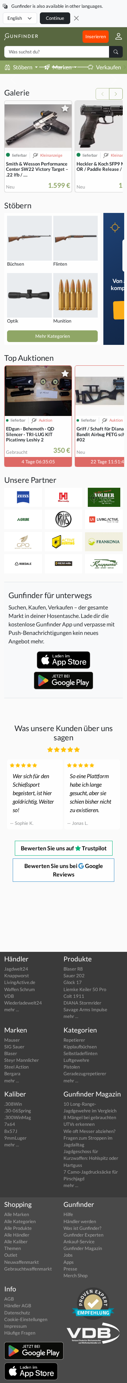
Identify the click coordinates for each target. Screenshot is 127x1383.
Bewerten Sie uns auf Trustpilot (64, 848)
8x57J (10, 1131)
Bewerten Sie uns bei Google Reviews (63, 870)
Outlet (10, 1255)
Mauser (12, 1040)
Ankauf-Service (79, 1241)
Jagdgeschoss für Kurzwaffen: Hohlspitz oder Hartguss (91, 1158)
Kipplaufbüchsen (80, 1046)
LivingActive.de (19, 982)
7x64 (9, 1124)
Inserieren (95, 36)
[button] (116, 36)
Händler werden (80, 1221)
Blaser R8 (73, 969)
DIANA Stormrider (82, 1003)
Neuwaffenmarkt (21, 1262)
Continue (55, 18)
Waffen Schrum (19, 989)
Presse (70, 1269)
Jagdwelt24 (16, 969)
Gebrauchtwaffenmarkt (28, 1269)
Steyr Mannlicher (21, 1060)
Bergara (12, 1073)
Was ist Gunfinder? (82, 1228)
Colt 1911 (74, 996)
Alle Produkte (18, 1228)
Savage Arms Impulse (85, 1009)
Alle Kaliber (16, 1241)
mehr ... (11, 1009)
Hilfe (68, 1214)
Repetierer (74, 1040)
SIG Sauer (14, 1046)
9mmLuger (15, 1138)
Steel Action (16, 1067)
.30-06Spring (17, 1110)
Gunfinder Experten (83, 1235)
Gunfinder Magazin (83, 1248)
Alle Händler (16, 1235)
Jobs (68, 1255)
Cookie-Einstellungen (25, 1319)
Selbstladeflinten (80, 1053)
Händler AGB (17, 1305)
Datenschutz (17, 1312)
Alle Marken (16, 1214)
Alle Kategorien (20, 1221)
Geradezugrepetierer (85, 1073)
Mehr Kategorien (52, 336)
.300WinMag (17, 1117)
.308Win (13, 1104)
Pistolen (72, 1067)
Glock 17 (73, 982)
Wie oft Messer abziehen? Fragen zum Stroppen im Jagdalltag (89, 1137)
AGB (9, 1299)
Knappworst (16, 975)
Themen (12, 1248)
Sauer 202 (74, 975)
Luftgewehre (76, 1060)
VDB (9, 996)
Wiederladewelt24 (23, 1003)
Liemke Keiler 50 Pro (85, 989)
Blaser (10, 1053)
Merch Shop (75, 1275)
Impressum (15, 1326)
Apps (69, 1262)
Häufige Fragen (19, 1333)
